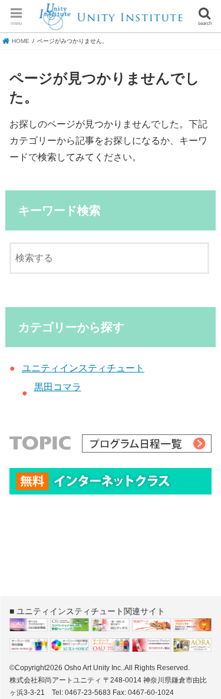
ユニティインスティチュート (83, 368)
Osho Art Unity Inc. (93, 668)
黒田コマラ (57, 387)
